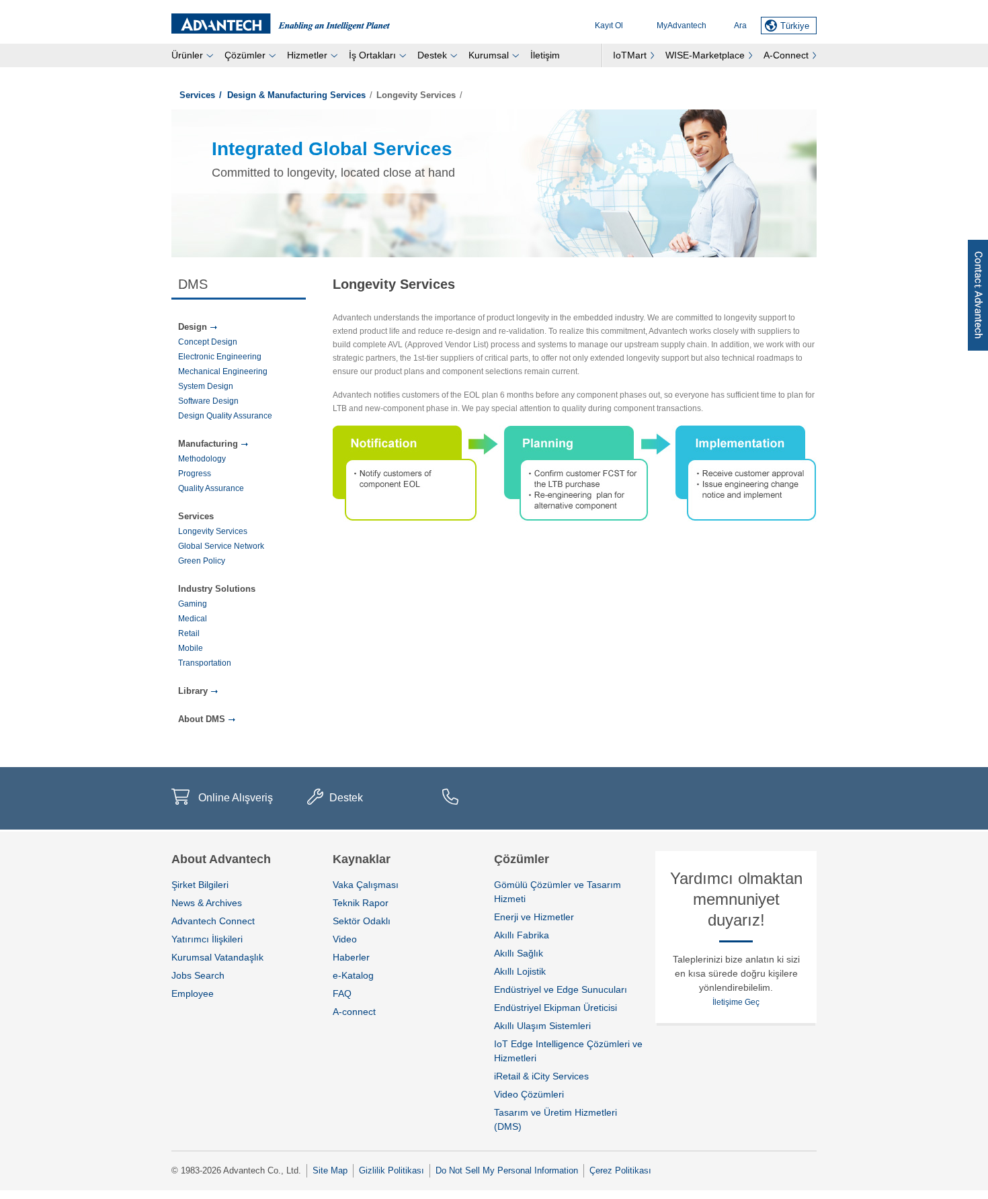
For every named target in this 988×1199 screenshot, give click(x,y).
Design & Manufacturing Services (296, 95)
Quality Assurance (211, 488)
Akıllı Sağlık (518, 953)
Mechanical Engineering (222, 371)
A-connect (354, 1011)
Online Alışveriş (235, 797)
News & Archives (206, 902)
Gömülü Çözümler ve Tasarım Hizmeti (557, 891)
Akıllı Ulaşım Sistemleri (542, 1025)
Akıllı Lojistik (520, 971)
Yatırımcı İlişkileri (207, 939)
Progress (194, 473)
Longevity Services (212, 531)
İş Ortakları (372, 55)
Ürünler (187, 55)
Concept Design (207, 342)
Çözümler (244, 55)
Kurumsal (488, 55)
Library (193, 691)
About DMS (201, 719)
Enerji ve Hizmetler (534, 917)
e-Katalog (353, 975)
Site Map (330, 1170)
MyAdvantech (681, 25)
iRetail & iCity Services (541, 1076)
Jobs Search (197, 975)
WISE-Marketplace (705, 55)
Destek (432, 55)
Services (197, 95)
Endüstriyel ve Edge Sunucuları (560, 989)
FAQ (342, 993)
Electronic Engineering (219, 356)
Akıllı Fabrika (521, 935)
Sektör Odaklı (361, 921)
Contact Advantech (978, 295)
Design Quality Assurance (225, 415)
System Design (205, 386)
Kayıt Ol (609, 25)
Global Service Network (221, 546)
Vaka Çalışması (366, 884)
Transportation (204, 663)
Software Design (208, 401)
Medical (192, 618)
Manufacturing (208, 444)
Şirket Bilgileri (200, 884)
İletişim (545, 55)
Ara (740, 25)
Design (192, 327)
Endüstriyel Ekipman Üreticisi (555, 1007)
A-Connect (786, 55)
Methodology (202, 458)
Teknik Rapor (360, 902)
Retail (189, 633)
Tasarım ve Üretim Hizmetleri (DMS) (555, 1119)
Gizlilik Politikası (391, 1170)
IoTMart (630, 55)
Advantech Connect (213, 921)
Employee (192, 993)
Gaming (192, 604)
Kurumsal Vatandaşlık (217, 957)
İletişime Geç (735, 1002)
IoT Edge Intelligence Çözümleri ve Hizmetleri (568, 1050)
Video (345, 939)
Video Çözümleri (529, 1094)
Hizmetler (307, 55)
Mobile (190, 648)
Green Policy (201, 561)
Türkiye (794, 26)
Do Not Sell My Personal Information (507, 1170)
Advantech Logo (280, 23)
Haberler (351, 957)
